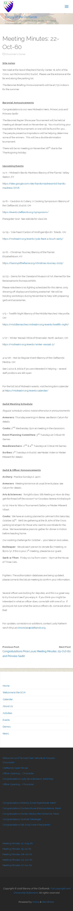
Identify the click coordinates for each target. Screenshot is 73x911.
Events (6, 719)
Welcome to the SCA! (14, 692)
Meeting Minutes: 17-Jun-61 (17, 865)
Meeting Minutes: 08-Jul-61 (17, 854)
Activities (7, 713)
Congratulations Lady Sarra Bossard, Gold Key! (27, 778)
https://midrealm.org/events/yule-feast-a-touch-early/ (32, 238)
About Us (8, 706)
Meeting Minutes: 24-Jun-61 (17, 859)
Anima (35, 901)
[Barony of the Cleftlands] (8, 6)
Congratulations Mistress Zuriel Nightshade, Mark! (29, 802)
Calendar (8, 699)
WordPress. (48, 901)
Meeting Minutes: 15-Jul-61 (16, 848)
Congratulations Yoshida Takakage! (21, 819)
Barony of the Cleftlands (21, 17)
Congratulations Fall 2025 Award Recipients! (26, 824)
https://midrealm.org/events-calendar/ (26, 390)
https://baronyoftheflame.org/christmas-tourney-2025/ (32, 263)
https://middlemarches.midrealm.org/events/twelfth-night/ (35, 324)
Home (6, 685)
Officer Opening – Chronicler (18, 773)
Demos (6, 726)
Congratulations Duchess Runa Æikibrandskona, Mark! (31, 808)
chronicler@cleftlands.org (31, 627)
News (6, 733)
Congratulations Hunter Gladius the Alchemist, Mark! (30, 813)
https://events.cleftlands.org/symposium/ (25, 212)
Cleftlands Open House (15, 767)
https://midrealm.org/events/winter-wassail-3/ (28, 344)
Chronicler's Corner (15, 54)
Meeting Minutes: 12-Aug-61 (17, 843)
